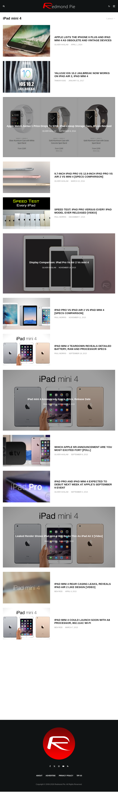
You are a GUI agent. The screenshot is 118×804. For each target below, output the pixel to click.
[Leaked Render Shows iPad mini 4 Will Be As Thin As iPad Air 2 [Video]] (59, 537)
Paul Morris (60, 217)
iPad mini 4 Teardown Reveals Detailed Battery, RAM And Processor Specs (82, 348)
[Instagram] (59, 766)
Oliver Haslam (61, 45)
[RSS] (68, 766)
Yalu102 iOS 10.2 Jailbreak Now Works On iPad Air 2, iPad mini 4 (82, 75)
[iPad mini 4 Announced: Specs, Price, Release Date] (59, 400)
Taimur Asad (60, 81)
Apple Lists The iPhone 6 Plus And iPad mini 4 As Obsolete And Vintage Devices (83, 39)
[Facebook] (50, 766)
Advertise (51, 776)
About (39, 776)
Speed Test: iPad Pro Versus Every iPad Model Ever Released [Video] (83, 211)
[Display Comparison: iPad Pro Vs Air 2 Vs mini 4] (59, 263)
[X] (54, 766)
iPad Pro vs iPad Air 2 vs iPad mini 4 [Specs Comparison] (79, 312)
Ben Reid (58, 591)
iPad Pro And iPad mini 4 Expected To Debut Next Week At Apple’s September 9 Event (83, 484)
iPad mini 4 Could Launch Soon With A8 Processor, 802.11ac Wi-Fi (82, 622)
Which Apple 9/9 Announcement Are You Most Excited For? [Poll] (83, 449)
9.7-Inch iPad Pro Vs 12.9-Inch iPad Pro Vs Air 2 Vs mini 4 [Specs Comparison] (83, 175)
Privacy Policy (66, 776)
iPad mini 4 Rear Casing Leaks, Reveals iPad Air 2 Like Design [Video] (82, 586)
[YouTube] (63, 766)
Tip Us (79, 776)
